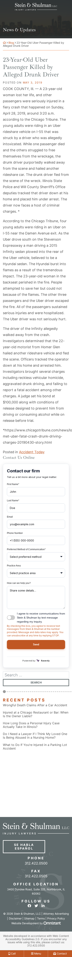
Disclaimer (15, 918)
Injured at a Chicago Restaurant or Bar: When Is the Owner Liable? (35, 714)
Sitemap (29, 918)
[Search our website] (36, 675)
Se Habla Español (24, 846)
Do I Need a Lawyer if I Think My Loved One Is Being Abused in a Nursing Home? (35, 735)
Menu (37, 953)
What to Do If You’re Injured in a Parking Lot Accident (35, 746)
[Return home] (4, 42)
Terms (41, 918)
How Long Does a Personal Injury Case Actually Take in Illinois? (31, 725)
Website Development (25, 923)
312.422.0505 (36, 876)
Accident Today (32, 452)
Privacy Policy (56, 918)
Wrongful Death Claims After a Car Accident (35, 705)
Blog (11, 42)
